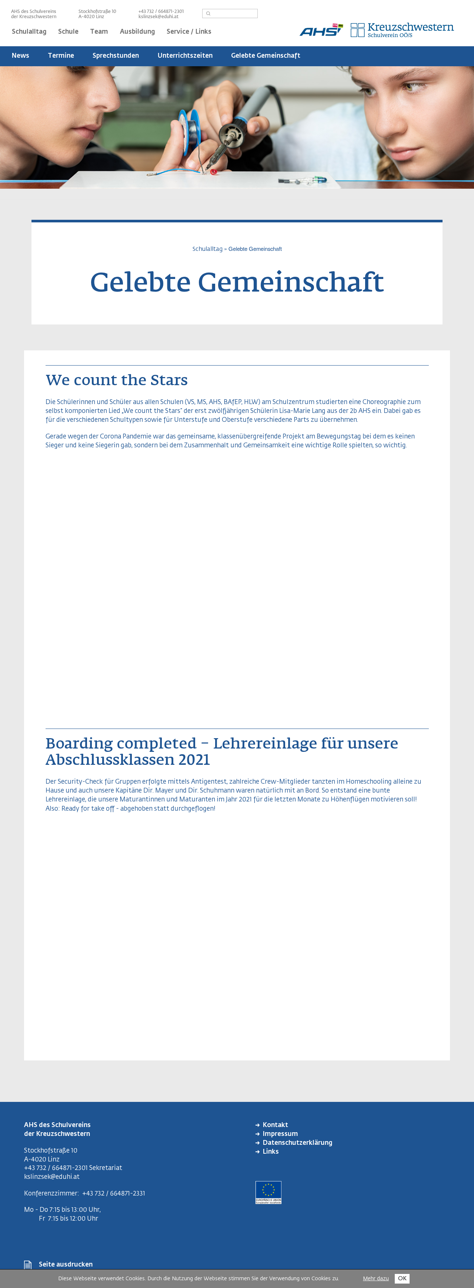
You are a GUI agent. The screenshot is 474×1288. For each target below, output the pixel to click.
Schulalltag (208, 249)
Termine (61, 56)
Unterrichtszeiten (185, 56)
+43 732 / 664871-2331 (113, 1194)
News (20, 56)
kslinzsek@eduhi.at (158, 17)
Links (271, 1152)
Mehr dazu (376, 1278)
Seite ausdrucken (66, 1265)
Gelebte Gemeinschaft (265, 56)
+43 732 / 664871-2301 (56, 1168)
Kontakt (275, 1125)
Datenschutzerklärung (298, 1143)
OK (402, 1278)
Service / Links (189, 32)
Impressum (280, 1134)
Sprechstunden (116, 56)
